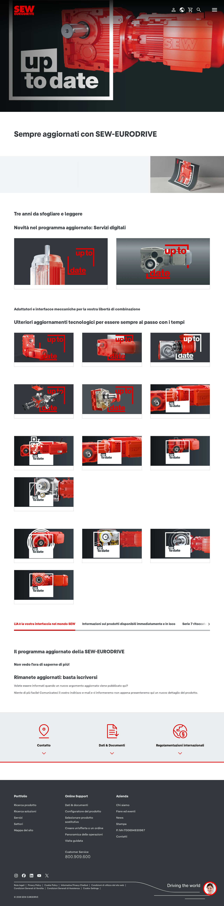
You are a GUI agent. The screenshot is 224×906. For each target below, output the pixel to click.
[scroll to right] (209, 624)
